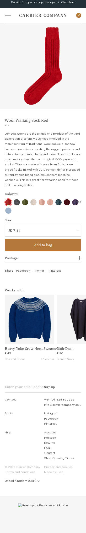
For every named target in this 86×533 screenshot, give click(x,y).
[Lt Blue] (8, 210)
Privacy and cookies (58, 467)
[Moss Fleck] (25, 202)
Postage (11, 258)
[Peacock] (58, 202)
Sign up (49, 387)
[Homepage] (43, 15)
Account (50, 432)
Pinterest (54, 270)
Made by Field (54, 472)
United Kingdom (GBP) (20, 481)
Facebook (23, 270)
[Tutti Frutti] (33, 202)
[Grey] (16, 202)
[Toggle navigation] (8, 15)
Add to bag (43, 245)
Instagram (51, 413)
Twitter (40, 270)
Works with (14, 290)
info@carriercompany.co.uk (63, 405)
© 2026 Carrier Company (22, 467)
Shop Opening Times (59, 458)
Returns (49, 443)
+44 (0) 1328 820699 (59, 399)
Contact (49, 453)
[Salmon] (41, 202)
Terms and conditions (20, 472)
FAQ (47, 448)
